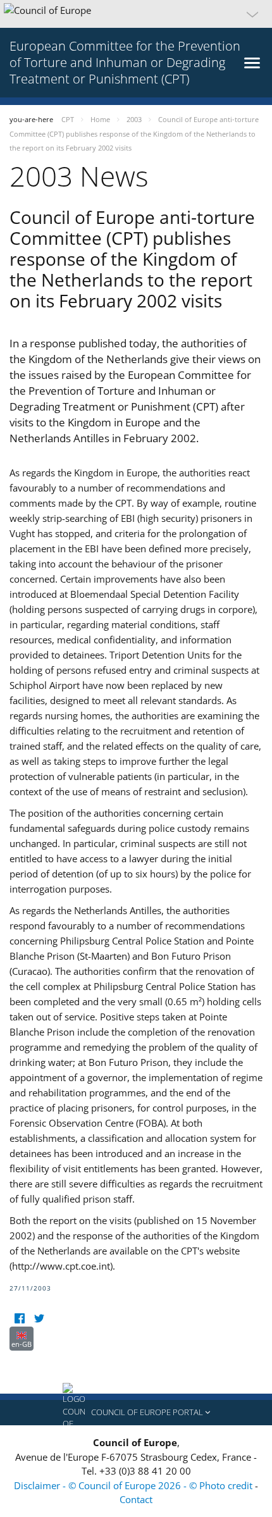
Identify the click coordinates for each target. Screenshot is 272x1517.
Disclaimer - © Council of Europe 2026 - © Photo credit (134, 1485)
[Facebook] (19, 1318)
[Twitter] (39, 1318)
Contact (136, 1499)
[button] (136, 14)
